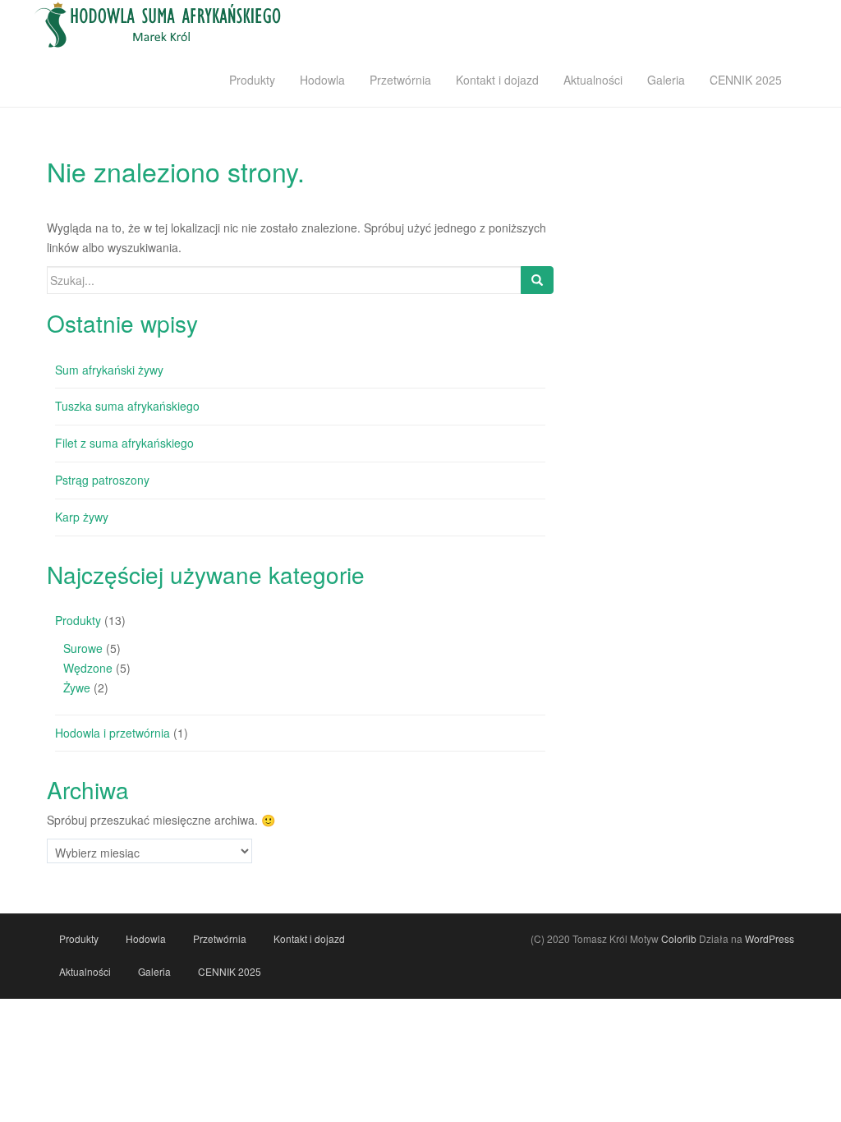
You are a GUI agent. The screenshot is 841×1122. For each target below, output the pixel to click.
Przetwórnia (400, 79)
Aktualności (593, 79)
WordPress (769, 938)
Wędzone (88, 668)
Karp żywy (81, 516)
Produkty (252, 79)
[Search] (537, 280)
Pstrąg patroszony (102, 479)
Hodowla (322, 79)
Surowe (83, 648)
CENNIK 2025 (746, 79)
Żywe (76, 687)
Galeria (666, 79)
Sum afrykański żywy (109, 369)
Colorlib (678, 938)
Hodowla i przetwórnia (112, 732)
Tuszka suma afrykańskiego (127, 406)
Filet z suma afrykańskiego (124, 443)
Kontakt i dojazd (497, 79)
